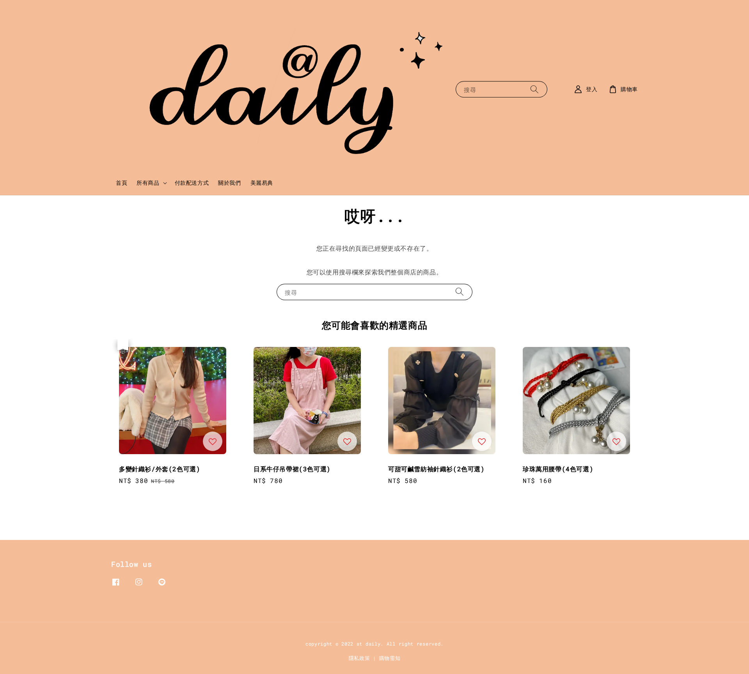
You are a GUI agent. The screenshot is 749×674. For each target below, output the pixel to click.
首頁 (121, 182)
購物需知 (390, 658)
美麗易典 (261, 182)
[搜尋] (534, 89)
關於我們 (229, 182)
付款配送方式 (192, 182)
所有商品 (148, 182)
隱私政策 (359, 658)
